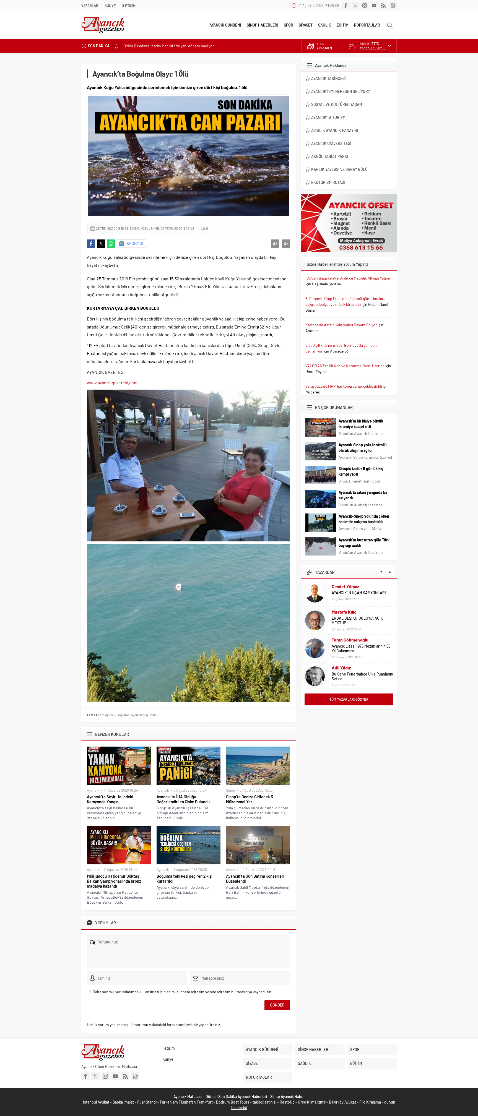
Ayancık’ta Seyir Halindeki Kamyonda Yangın (110, 799)
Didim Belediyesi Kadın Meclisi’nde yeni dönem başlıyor (168, 45)
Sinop (230, 790)
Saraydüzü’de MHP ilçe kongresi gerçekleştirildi (343, 386)
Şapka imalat (123, 1102)
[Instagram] (364, 5)
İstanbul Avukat (96, 1102)
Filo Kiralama (370, 1102)
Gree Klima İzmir (312, 1102)
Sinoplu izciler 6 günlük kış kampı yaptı (361, 471)
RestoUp (287, 1102)
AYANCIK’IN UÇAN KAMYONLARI (359, 592)
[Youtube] (374, 5)
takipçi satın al (264, 1102)
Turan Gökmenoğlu (350, 639)
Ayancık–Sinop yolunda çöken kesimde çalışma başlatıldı (364, 519)
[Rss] (383, 5)
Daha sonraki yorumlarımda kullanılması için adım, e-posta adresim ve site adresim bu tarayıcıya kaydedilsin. (182, 991)
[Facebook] (346, 5)
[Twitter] (355, 5)
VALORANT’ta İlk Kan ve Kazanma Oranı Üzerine (345, 365)
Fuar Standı (147, 1102)
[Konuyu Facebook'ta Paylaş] (91, 243)
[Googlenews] (393, 5)
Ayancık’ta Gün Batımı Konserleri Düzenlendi (255, 878)
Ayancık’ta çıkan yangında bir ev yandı (363, 495)
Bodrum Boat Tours (232, 1102)
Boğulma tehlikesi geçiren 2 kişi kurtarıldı (184, 878)
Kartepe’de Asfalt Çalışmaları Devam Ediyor (341, 324)
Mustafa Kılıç (344, 611)
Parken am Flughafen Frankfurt (186, 1102)
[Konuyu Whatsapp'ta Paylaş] (111, 243)
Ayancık (93, 790)
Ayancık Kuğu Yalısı (144, 715)
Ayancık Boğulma (117, 715)
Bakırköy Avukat (342, 1102)
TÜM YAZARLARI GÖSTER (348, 699)
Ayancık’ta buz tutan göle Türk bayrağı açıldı (364, 543)
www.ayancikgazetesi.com (112, 382)
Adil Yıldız (341, 667)
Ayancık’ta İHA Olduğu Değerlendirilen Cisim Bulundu (183, 799)
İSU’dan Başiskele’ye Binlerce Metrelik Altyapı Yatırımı (348, 278)
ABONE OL (135, 243)
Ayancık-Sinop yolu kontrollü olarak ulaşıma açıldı (363, 447)
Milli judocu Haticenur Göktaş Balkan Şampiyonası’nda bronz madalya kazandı (114, 880)
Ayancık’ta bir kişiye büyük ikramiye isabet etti (361, 424)
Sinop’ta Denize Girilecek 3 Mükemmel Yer (249, 799)
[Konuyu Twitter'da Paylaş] (101, 243)
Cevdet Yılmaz (345, 586)
